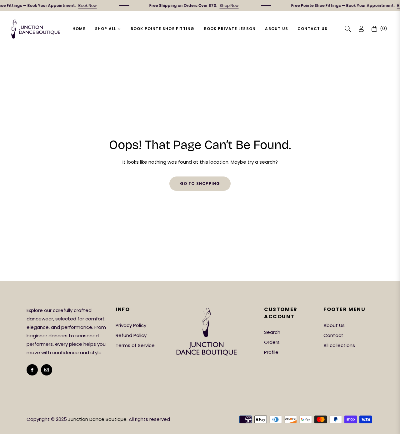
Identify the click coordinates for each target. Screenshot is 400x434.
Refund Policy (131, 335)
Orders (272, 342)
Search (272, 332)
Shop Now (224, 5)
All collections (339, 345)
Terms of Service (135, 345)
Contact (333, 335)
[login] (361, 29)
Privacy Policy (131, 325)
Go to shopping (200, 183)
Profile (271, 352)
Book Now (83, 5)
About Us (334, 325)
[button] (348, 29)
